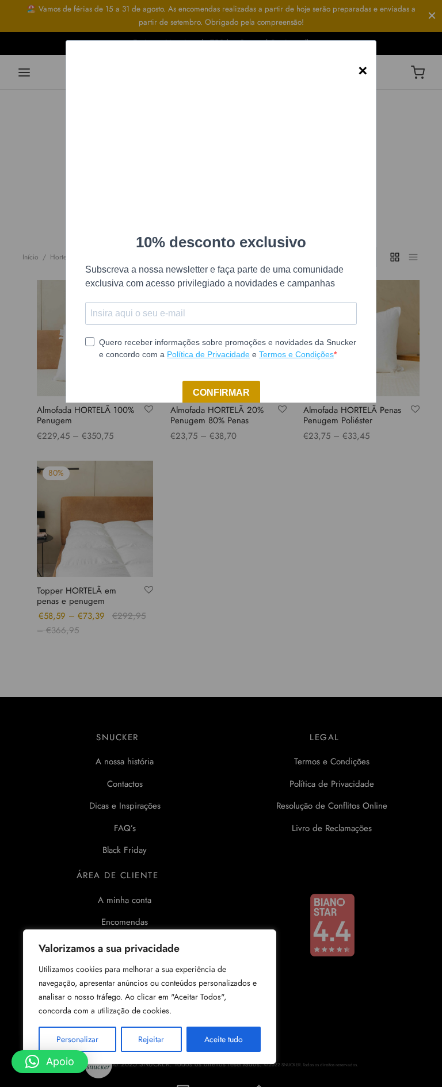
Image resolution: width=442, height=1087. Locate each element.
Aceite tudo (223, 1039)
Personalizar (77, 1039)
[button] (50, 1061)
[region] (149, 996)
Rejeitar (151, 1039)
